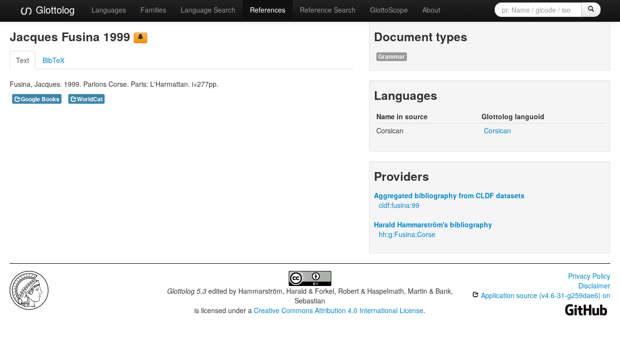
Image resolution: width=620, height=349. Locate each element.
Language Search (208, 10)
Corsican (497, 130)
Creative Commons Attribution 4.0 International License (338, 310)
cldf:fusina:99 (399, 205)
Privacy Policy (589, 276)
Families (153, 10)
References (267, 10)
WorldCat (90, 99)
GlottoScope (389, 10)
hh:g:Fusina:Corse (407, 234)
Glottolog (54, 9)
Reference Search (328, 10)
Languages (109, 10)
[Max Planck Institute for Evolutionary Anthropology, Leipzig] (29, 289)
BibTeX (53, 60)
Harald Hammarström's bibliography (433, 224)
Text (22, 60)
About (431, 10)
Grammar (391, 56)
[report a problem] (140, 37)
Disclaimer (594, 285)
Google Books (40, 99)
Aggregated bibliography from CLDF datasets (449, 195)
